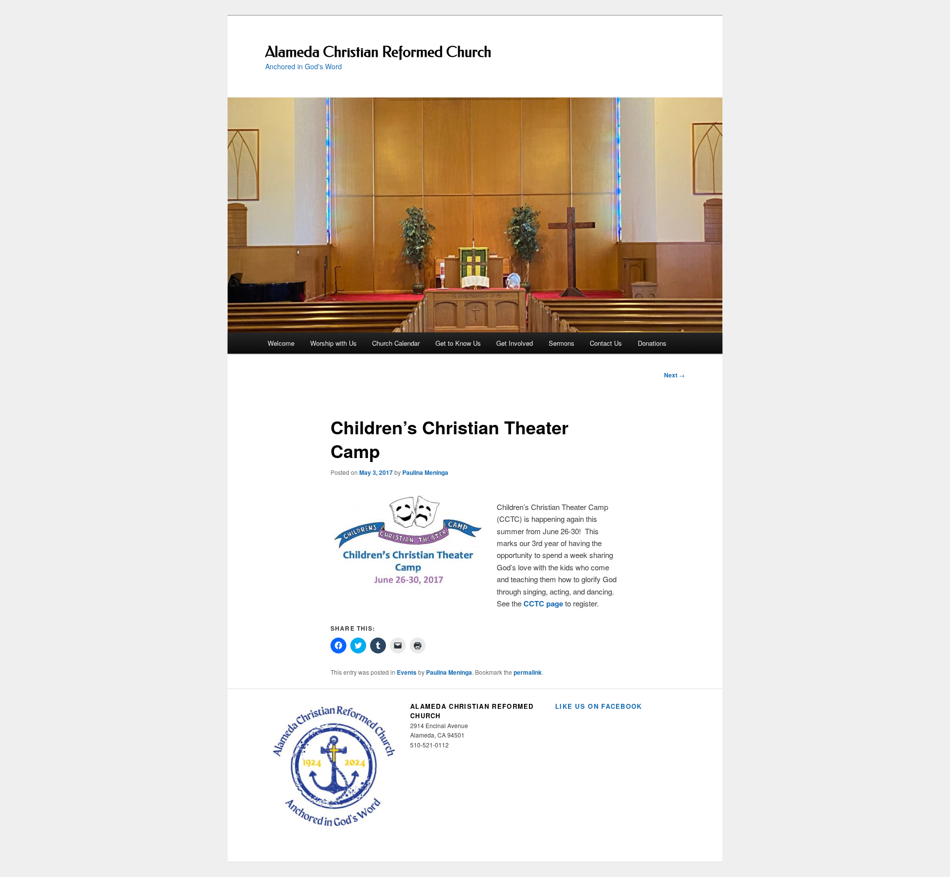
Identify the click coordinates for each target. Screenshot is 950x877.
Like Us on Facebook (598, 706)
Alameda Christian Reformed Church (378, 52)
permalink (528, 672)
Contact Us (606, 343)
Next (674, 374)
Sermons (561, 343)
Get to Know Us (458, 343)
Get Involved (514, 343)
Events (407, 672)
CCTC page (543, 603)
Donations (652, 343)
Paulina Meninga (425, 472)
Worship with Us (333, 343)
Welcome (281, 343)
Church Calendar (396, 343)
